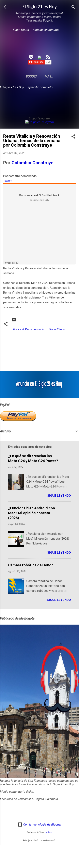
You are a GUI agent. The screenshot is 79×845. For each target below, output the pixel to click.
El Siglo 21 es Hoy (39, 6)
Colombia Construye (32, 162)
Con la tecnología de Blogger (41, 824)
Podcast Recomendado (28, 329)
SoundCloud (57, 329)
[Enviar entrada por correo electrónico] (13, 321)
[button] (73, 137)
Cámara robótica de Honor (30, 565)
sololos (49, 832)
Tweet (7, 181)
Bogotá (31, 76)
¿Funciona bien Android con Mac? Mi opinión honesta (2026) (31, 513)
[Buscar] (73, 7)
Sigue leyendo (59, 495)
